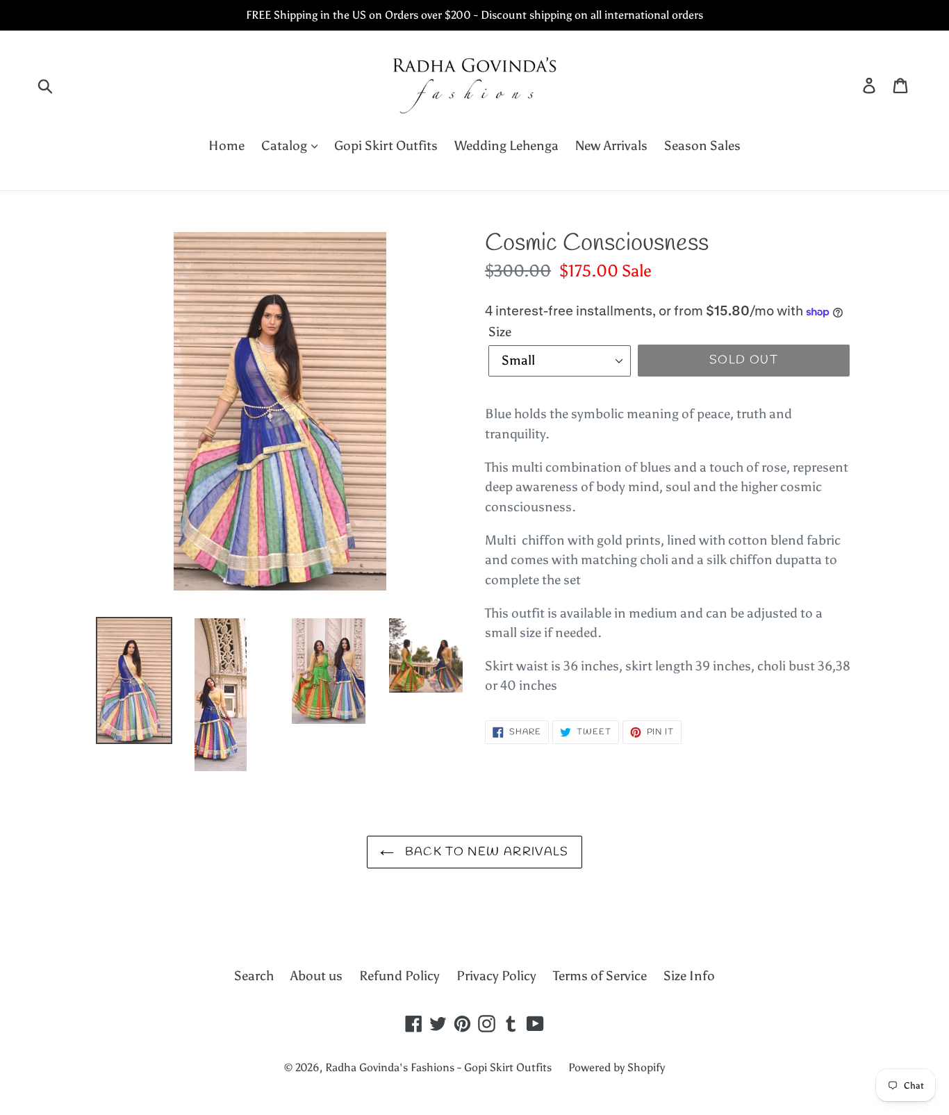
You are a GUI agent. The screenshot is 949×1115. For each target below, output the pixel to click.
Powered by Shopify (616, 1067)
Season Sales (702, 146)
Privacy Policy (496, 976)
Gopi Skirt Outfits (386, 146)
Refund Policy (399, 976)
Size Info (689, 976)
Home (226, 146)
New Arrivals (611, 146)
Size (499, 332)
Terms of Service (600, 976)
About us (316, 976)
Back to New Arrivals (485, 852)
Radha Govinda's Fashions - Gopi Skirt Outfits (438, 1067)
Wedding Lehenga (506, 146)
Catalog (285, 146)
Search (254, 976)
